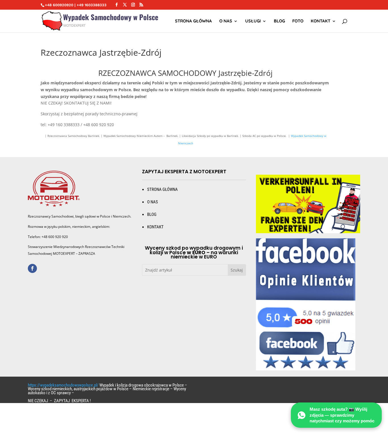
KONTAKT (155, 226)
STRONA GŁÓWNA (193, 21)
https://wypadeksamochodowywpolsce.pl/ (63, 385)
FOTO (297, 21)
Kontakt (320, 21)
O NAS (225, 21)
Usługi (253, 21)
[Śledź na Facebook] (32, 268)
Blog (279, 21)
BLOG (152, 214)
